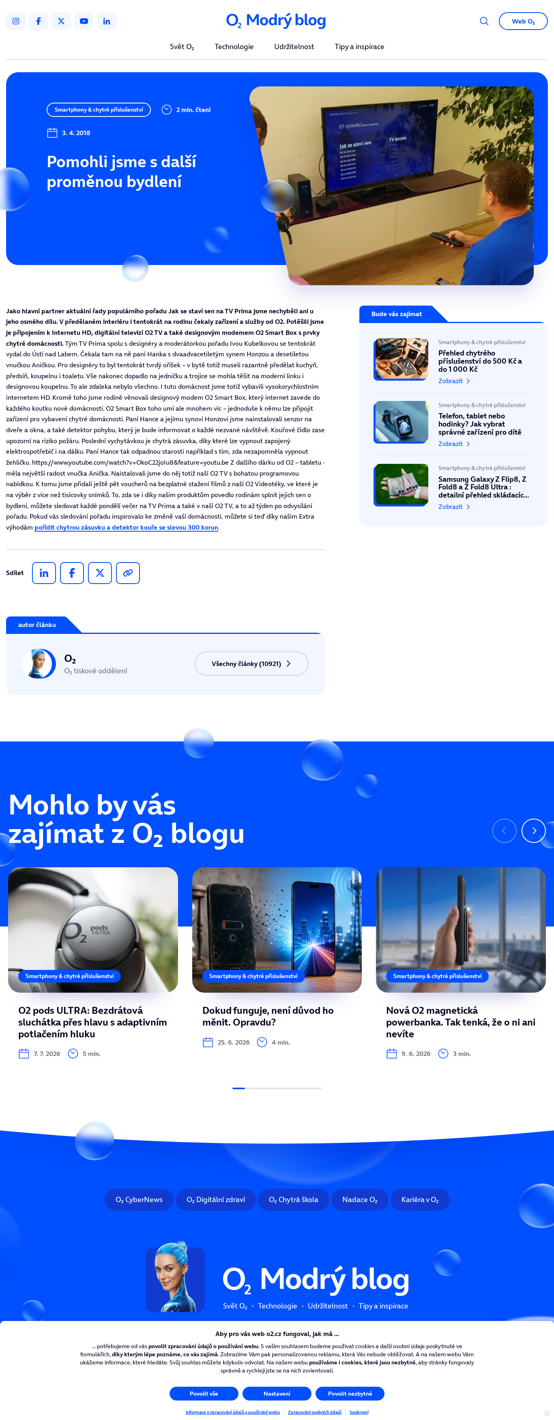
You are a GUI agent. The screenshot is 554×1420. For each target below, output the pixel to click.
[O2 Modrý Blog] (277, 21)
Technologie (234, 47)
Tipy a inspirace (359, 47)
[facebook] (38, 21)
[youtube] (84, 21)
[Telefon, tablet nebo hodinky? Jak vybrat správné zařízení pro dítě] (454, 424)
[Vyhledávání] (484, 21)
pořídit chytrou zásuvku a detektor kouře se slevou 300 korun (126, 527)
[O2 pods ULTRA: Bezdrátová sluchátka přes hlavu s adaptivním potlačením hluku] (93, 963)
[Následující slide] (534, 831)
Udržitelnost (294, 47)
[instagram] (16, 21)
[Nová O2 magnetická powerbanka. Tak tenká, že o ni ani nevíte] (461, 963)
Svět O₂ (182, 47)
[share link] (128, 573)
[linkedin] (106, 21)
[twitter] (61, 21)
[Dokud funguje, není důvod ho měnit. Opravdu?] (277, 957)
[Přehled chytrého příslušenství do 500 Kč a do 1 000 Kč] (454, 365)
